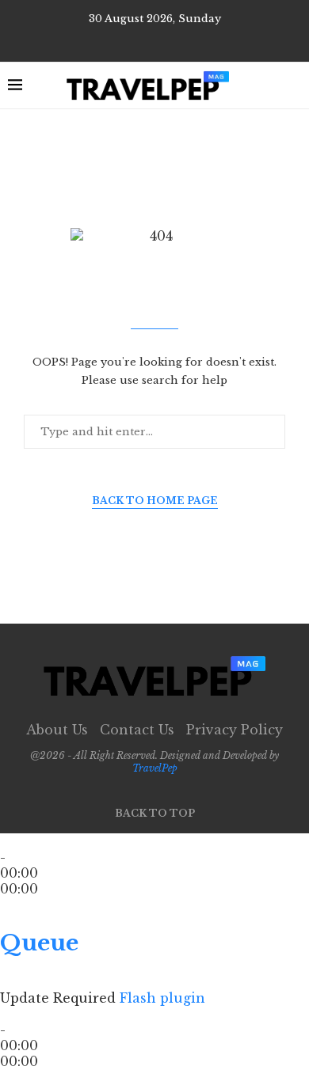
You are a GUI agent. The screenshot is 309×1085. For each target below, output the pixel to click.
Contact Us (137, 730)
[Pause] (24, 841)
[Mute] (5, 982)
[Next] (33, 841)
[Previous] (5, 841)
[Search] (293, 85)
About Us (57, 730)
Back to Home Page (155, 500)
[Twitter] (166, 40)
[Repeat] (24, 920)
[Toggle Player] (5, 904)
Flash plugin (162, 998)
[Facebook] (143, 40)
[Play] (14, 841)
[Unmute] (18, 982)
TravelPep (154, 768)
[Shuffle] (5, 920)
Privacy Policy (234, 730)
